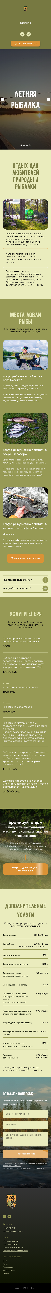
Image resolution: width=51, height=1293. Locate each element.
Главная (25, 23)
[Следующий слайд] (48, 99)
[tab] (25, 239)
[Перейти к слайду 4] (29, 145)
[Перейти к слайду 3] (27, 145)
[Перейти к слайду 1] (21, 145)
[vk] (22, 34)
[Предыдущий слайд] (2, 99)
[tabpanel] (25, 214)
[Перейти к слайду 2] (24, 145)
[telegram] (28, 34)
